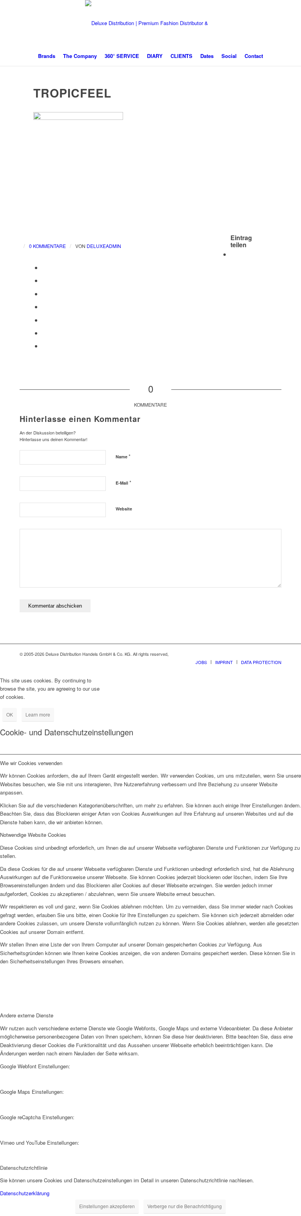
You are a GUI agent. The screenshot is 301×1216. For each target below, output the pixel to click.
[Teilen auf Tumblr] (44, 306)
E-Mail (123, 482)
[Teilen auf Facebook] (232, 254)
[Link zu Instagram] (264, 654)
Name (123, 456)
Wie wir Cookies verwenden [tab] (31, 763)
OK (9, 714)
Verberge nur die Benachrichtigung (184, 1206)
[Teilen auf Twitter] (44, 267)
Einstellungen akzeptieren (107, 1206)
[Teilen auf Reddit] (44, 333)
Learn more (37, 714)
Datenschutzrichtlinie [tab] (23, 1167)
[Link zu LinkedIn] (275, 654)
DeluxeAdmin (104, 245)
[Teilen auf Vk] (44, 320)
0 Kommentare (47, 245)
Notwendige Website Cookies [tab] (33, 834)
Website (124, 509)
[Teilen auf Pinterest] (44, 280)
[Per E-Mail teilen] (44, 346)
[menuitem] (46, 56)
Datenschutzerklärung (24, 1193)
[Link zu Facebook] (252, 654)
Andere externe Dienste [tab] (26, 1015)
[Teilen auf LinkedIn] (44, 294)
